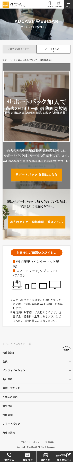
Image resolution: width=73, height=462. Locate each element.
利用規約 (49, 442)
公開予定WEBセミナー (19, 49)
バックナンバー (53, 49)
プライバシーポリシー (31, 442)
